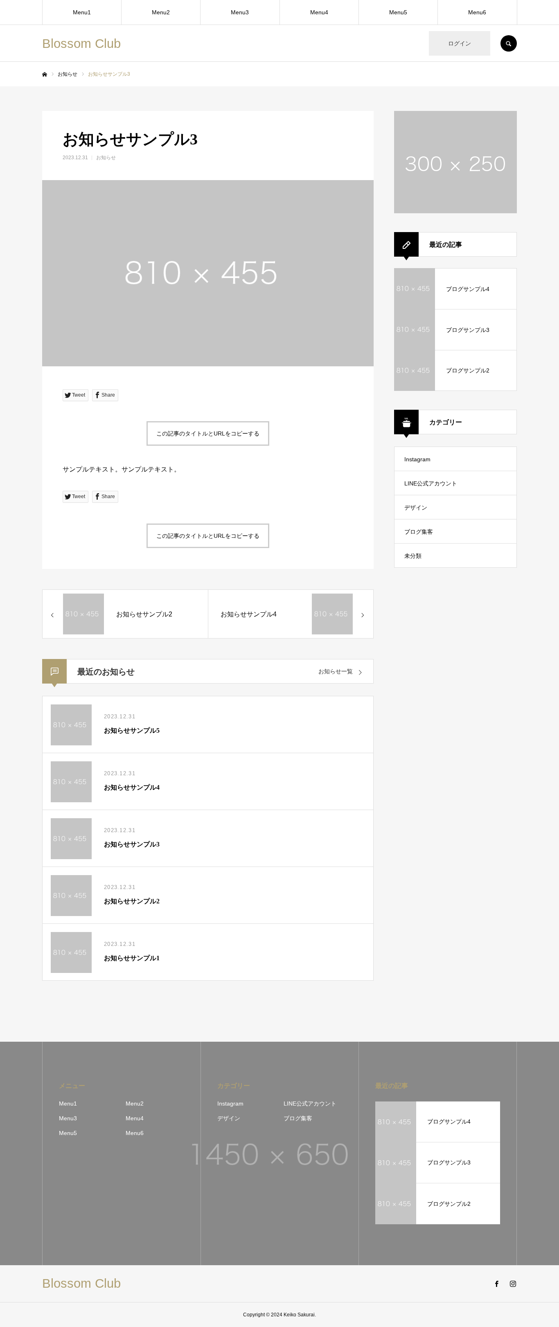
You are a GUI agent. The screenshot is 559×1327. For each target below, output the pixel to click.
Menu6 (477, 12)
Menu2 (161, 12)
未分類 (413, 556)
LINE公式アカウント (430, 483)
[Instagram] (513, 1284)
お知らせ (106, 157)
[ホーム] (44, 74)
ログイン (459, 43)
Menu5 (398, 12)
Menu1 (82, 12)
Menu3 (240, 12)
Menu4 (319, 12)
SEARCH (508, 43)
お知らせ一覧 (335, 671)
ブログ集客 (418, 531)
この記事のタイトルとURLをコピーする (207, 433)
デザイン (415, 507)
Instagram (417, 459)
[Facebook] (496, 1284)
